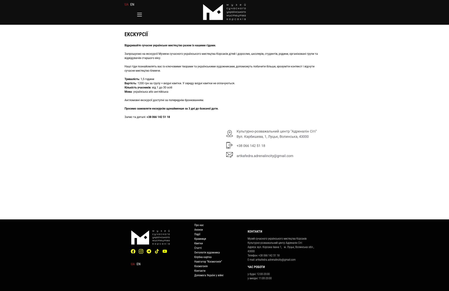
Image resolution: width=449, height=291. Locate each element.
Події (197, 234)
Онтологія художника (207, 252)
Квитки (198, 243)
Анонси (198, 229)
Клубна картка (203, 257)
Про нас (199, 225)
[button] (139, 15)
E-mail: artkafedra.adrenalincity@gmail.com (272, 259)
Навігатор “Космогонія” (208, 261)
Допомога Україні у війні (208, 275)
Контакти (199, 270)
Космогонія (201, 266)
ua (127, 4)
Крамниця (200, 238)
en (132, 4)
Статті (198, 248)
